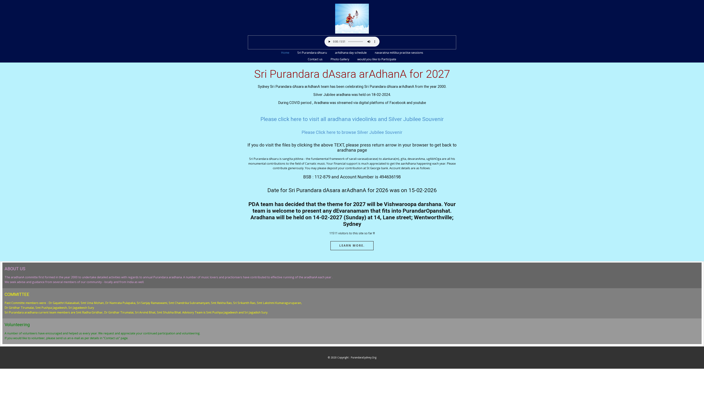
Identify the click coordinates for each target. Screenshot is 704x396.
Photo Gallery (340, 59)
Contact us (315, 59)
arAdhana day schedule (351, 53)
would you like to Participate (376, 59)
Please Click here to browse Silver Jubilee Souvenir (352, 132)
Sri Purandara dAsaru (312, 53)
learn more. (352, 245)
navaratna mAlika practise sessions (399, 53)
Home (285, 53)
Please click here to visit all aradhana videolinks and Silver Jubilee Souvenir (352, 119)
